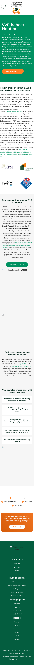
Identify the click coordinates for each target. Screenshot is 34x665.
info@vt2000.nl (22, 364)
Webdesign (20, 653)
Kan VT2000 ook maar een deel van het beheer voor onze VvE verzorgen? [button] (17, 431)
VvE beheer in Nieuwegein (13, 152)
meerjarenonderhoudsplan (14, 111)
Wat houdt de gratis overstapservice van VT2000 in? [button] (17, 440)
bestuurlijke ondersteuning (16, 245)
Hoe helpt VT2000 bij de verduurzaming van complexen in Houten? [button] (17, 399)
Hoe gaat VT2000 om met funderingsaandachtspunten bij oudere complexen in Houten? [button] (17, 421)
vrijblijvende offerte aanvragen (21, 366)
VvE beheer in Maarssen (11, 154)
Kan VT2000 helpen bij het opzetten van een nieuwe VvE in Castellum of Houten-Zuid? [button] (17, 409)
